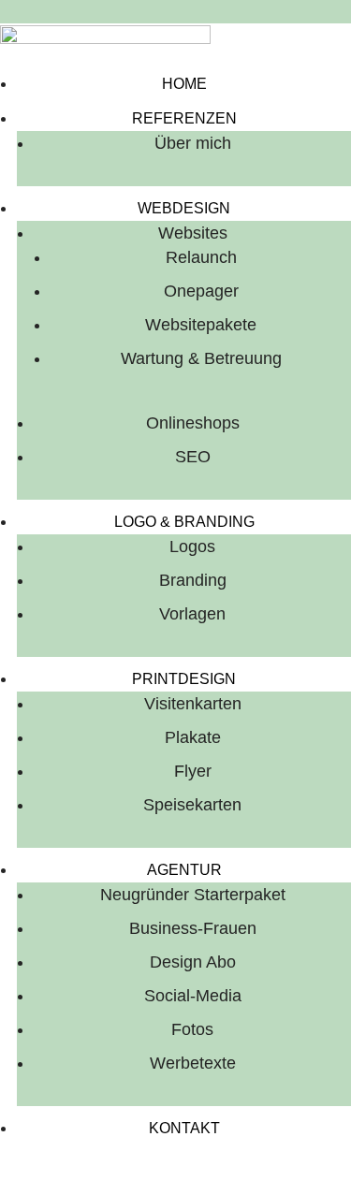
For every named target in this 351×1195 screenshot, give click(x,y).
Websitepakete (200, 324)
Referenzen (184, 118)
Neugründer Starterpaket (192, 894)
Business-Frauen (192, 928)
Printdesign (184, 679)
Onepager (201, 291)
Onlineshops (193, 423)
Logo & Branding (184, 522)
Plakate (193, 737)
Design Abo (193, 962)
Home (184, 84)
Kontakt (184, 1128)
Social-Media (192, 995)
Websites (192, 233)
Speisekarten (192, 804)
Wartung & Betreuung (201, 358)
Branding (193, 580)
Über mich (192, 143)
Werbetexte (193, 1063)
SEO (193, 456)
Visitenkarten (192, 703)
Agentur (184, 870)
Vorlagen (192, 614)
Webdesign (184, 208)
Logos (192, 546)
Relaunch (201, 257)
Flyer (193, 771)
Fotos (192, 1029)
